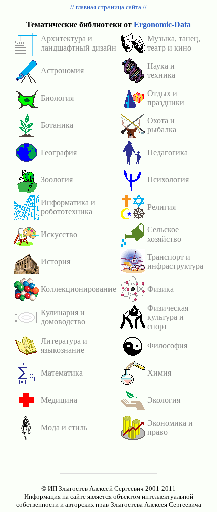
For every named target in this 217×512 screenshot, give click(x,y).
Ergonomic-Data (162, 24)
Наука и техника (161, 70)
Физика (160, 289)
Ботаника (57, 125)
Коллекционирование (78, 289)
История (55, 261)
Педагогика (167, 152)
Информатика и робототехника (68, 207)
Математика (62, 372)
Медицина (59, 400)
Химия (159, 372)
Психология (168, 179)
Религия (161, 207)
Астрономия (62, 70)
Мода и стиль (64, 427)
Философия (167, 345)
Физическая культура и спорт (167, 317)
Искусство (59, 234)
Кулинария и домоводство (63, 317)
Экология (163, 400)
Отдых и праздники (165, 98)
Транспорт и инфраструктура (175, 261)
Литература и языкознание (64, 345)
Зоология (57, 179)
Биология (57, 98)
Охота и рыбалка (161, 125)
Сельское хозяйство (164, 234)
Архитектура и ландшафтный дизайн (78, 43)
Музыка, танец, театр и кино (173, 43)
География (59, 152)
